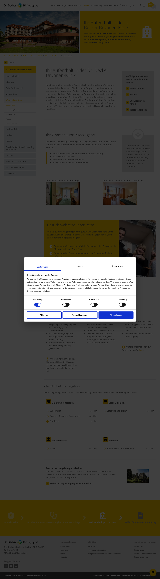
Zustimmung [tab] (42, 267)
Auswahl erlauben (80, 315)
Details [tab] (80, 266)
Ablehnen (44, 315)
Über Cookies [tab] (118, 266)
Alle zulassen (116, 315)
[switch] (66, 305)
